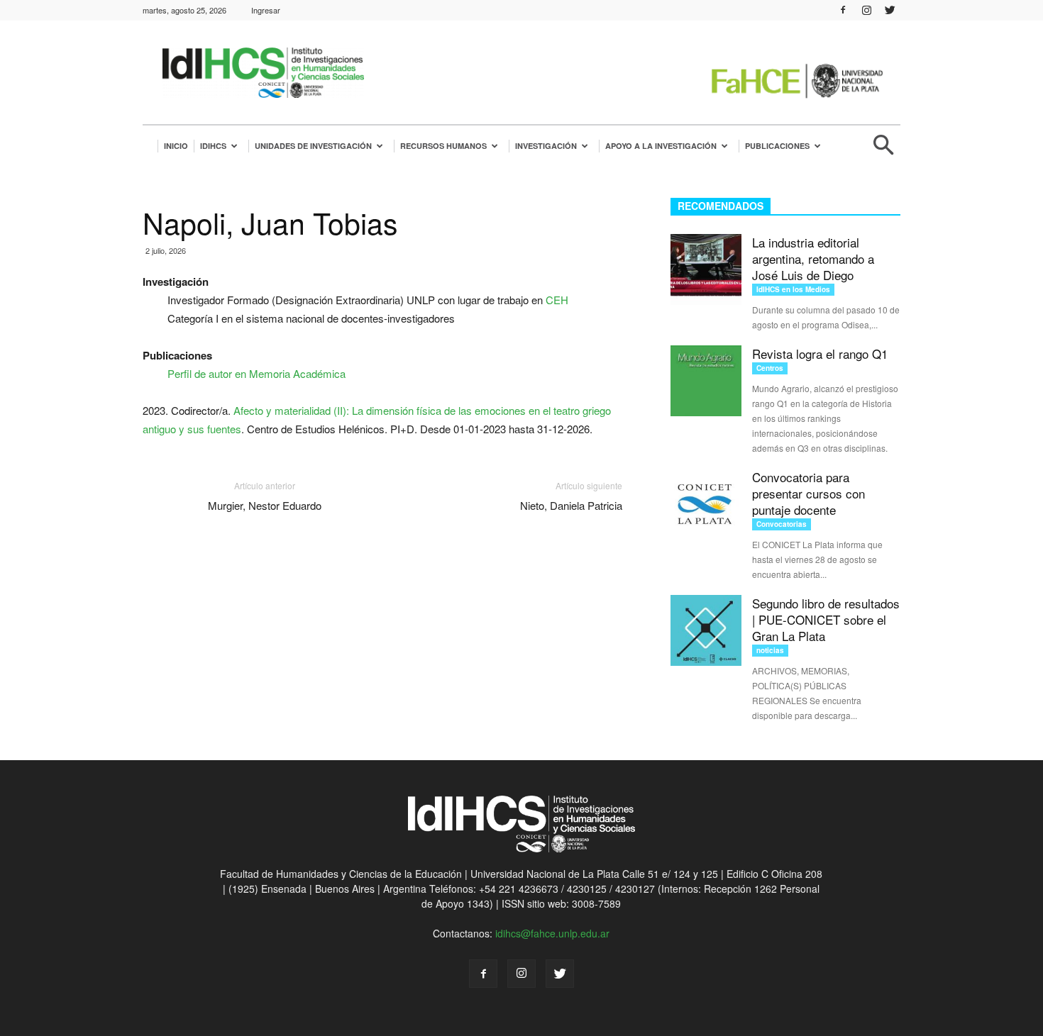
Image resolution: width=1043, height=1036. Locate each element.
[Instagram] (866, 10)
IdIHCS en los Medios (793, 289)
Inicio (176, 145)
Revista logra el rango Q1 (820, 353)
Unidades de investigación (313, 145)
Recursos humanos (443, 145)
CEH (557, 299)
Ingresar (265, 10)
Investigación (546, 145)
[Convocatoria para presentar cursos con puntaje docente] (705, 504)
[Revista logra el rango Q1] (705, 380)
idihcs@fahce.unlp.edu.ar (552, 933)
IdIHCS (213, 145)
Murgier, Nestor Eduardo (264, 505)
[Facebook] (843, 10)
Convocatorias (781, 524)
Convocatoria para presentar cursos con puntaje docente (808, 493)
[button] (883, 150)
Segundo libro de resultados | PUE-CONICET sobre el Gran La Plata (826, 619)
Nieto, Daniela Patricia (571, 505)
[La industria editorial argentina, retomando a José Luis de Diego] (705, 269)
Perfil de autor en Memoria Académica (256, 373)
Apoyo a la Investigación (661, 145)
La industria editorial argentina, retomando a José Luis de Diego (813, 258)
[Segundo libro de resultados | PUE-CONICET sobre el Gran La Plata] (705, 630)
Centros (769, 368)
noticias (770, 650)
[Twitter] (889, 10)
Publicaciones (777, 145)
